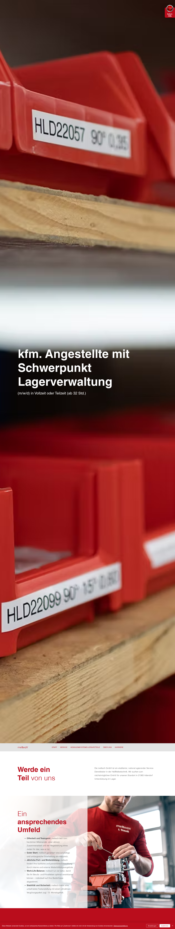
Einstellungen (152, 926)
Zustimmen (164, 926)
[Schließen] (172, 925)
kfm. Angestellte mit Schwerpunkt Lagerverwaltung (74, 367)
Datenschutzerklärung (121, 926)
